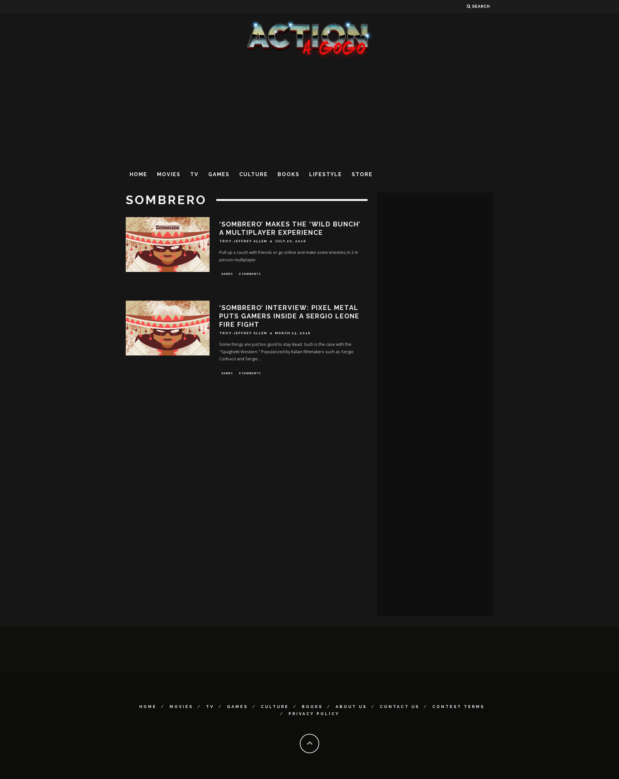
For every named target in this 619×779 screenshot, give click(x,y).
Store (362, 174)
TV (194, 174)
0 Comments (250, 273)
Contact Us (399, 706)
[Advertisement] (309, 112)
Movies (169, 174)
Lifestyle (325, 174)
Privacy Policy (314, 714)
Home (138, 174)
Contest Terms (458, 706)
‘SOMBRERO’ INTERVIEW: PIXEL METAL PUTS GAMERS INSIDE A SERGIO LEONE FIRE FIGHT (289, 316)
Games (219, 174)
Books (289, 174)
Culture (253, 174)
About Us (351, 706)
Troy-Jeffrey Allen (243, 241)
